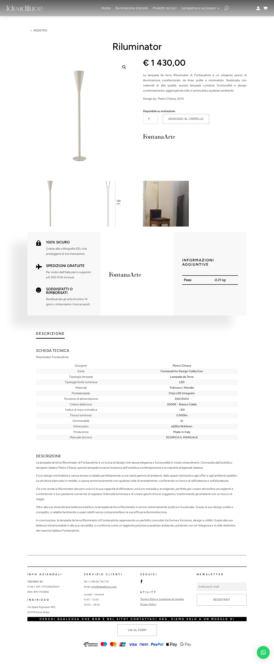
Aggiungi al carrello (186, 119)
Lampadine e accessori (198, 8)
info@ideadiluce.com (104, 586)
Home (106, 8)
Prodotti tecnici (165, 8)
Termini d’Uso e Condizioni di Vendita (162, 599)
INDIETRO (40, 30)
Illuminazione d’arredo (131, 8)
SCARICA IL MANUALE (182, 437)
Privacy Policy (148, 604)
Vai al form (137, 630)
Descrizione (50, 334)
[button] (124, 67)
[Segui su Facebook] (141, 581)
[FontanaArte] (159, 137)
